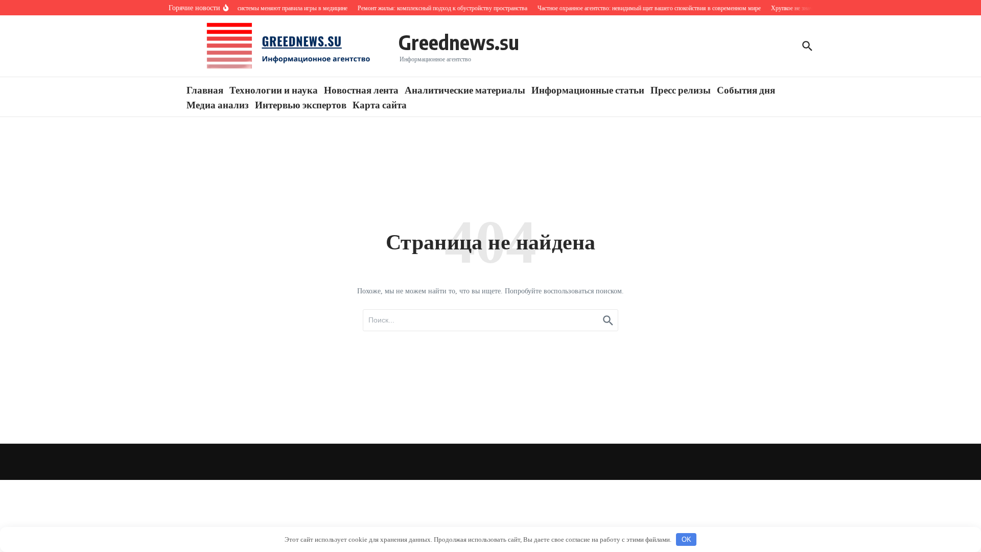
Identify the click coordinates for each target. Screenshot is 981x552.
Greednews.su (459, 42)
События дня (746, 89)
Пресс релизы (680, 89)
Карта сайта (380, 104)
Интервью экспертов (300, 104)
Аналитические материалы (465, 89)
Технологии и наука (273, 89)
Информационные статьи (587, 89)
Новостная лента (361, 89)
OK (686, 539)
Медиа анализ (217, 104)
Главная (204, 89)
